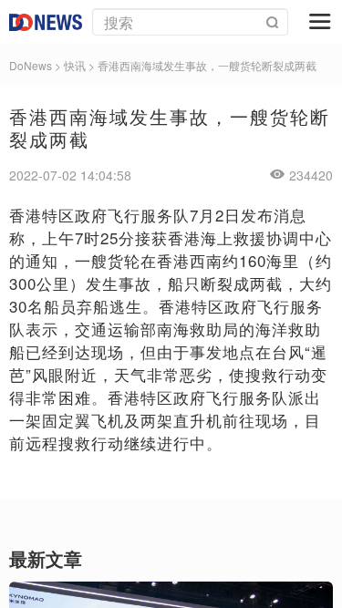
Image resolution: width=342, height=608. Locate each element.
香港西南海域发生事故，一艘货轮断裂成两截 (207, 65)
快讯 (75, 65)
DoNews (30, 65)
